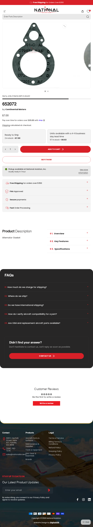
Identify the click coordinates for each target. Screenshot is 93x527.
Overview (57, 233)
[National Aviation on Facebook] (77, 499)
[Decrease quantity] (5, 149)
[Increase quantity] (15, 149)
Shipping (6, 125)
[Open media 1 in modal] (64, 26)
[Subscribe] (49, 490)
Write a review (46, 403)
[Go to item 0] (45, 91)
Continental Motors (15, 109)
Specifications (60, 249)
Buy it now (46, 159)
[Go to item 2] (47, 91)
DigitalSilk (54, 522)
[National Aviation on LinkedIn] (89, 499)
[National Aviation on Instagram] (83, 499)
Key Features (59, 241)
